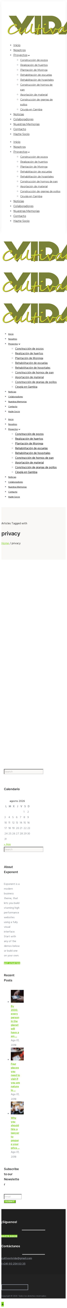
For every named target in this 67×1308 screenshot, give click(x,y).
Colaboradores (23, 119)
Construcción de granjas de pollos (40, 191)
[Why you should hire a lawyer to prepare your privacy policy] (17, 1113)
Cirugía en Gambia (31, 109)
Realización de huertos (34, 65)
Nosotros (19, 50)
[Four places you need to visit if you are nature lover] (17, 1060)
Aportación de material (34, 94)
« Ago (7, 844)
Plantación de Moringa (33, 70)
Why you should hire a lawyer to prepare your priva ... (15, 1132)
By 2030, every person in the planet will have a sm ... (15, 1021)
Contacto (19, 129)
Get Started (12, 963)
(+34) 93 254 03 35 (13, 1263)
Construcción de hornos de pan (39, 181)
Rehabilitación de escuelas (36, 74)
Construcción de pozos (34, 60)
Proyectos (20, 55)
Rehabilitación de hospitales (37, 79)
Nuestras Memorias (26, 124)
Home (5, 543)
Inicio (16, 45)
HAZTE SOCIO (9, 1236)
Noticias (18, 114)
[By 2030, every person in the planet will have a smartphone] (17, 1002)
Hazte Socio (21, 134)
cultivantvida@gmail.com (16, 1258)
